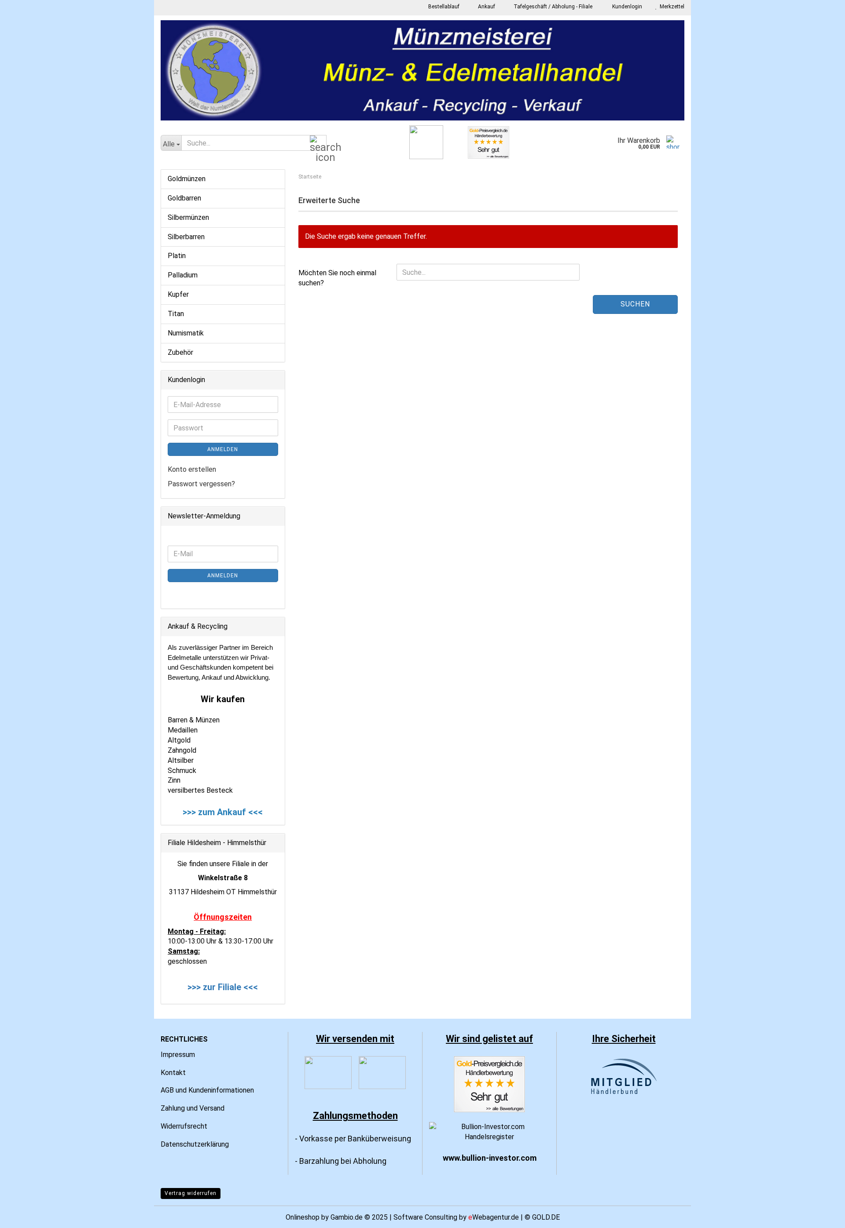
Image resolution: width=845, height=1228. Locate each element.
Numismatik (186, 333)
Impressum (178, 1054)
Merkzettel (670, 7)
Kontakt (173, 1072)
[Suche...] (318, 143)
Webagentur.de (493, 1217)
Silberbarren (186, 237)
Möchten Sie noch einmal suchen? (337, 278)
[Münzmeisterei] (422, 70)
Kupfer (178, 294)
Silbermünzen (188, 217)
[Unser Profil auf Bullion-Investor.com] (489, 1131)
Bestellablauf (443, 7)
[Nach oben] (821, 1215)
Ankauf (486, 7)
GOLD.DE (546, 1217)
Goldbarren (184, 198)
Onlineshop (303, 1217)
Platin (177, 255)
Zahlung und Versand (192, 1108)
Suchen (635, 304)
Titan (176, 314)
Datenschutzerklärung (195, 1144)
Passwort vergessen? (201, 484)
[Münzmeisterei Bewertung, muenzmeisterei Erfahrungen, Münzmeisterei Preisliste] (489, 1083)
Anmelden (222, 449)
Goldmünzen (187, 179)
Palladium (183, 275)
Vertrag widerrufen (191, 1193)
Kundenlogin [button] (626, 7)
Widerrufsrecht (184, 1126)
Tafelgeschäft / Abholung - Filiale (552, 7)
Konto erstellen (192, 469)
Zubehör (180, 352)
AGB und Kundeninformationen (207, 1090)
